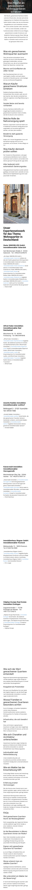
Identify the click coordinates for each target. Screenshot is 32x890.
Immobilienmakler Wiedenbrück (12, 277)
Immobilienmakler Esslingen (12, 622)
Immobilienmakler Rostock (11, 553)
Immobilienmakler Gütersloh (12, 258)
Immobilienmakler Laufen (11, 352)
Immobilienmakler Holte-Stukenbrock (14, 266)
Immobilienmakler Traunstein (12, 358)
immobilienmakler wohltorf (11, 416)
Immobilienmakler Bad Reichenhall (13, 341)
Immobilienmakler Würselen (11, 487)
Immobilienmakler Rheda (11, 271)
